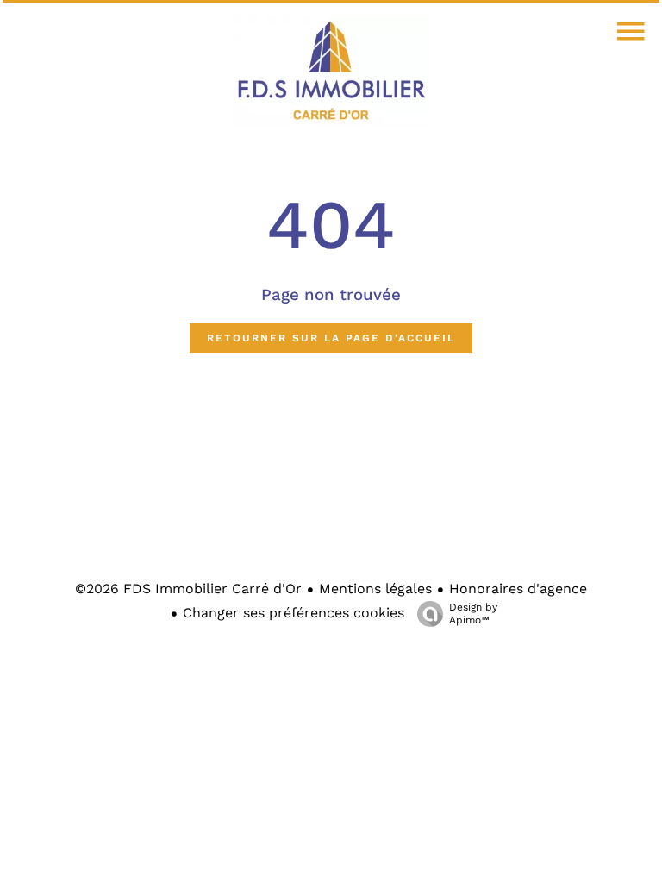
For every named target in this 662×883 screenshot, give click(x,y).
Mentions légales (375, 588)
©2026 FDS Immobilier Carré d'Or (188, 588)
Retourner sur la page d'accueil (331, 338)
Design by (473, 613)
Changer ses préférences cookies (293, 612)
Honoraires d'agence (518, 588)
